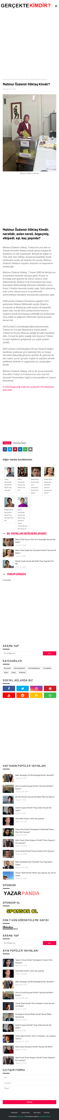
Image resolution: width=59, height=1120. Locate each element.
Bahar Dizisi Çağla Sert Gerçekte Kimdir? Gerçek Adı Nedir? (35, 551)
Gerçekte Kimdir (44, 1116)
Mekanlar (22, 672)
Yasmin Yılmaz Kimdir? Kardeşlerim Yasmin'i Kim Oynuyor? (34, 961)
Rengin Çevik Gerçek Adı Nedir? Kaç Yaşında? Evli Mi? (34, 562)
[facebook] (9, 688)
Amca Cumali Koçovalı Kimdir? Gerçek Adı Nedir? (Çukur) (34, 787)
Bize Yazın (37, 1112)
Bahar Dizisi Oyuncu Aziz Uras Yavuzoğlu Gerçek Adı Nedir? (35, 540)
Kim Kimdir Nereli (17, 79)
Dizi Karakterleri (19, 668)
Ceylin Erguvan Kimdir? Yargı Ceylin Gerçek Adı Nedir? (33, 809)
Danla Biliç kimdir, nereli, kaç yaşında (29, 818)
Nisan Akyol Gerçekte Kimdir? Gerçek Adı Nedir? (34, 1047)
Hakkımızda (25, 1112)
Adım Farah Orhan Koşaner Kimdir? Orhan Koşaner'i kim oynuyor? (35, 841)
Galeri (6, 672)
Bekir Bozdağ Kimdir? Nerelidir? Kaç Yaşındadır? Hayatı (34, 863)
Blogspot (21, 1116)
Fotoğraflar (47, 668)
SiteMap (47, 1112)
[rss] (36, 695)
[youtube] (9, 695)
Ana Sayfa (6, 79)
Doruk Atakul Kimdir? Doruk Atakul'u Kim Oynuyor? (35, 851)
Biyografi (7, 668)
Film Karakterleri (34, 668)
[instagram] (36, 688)
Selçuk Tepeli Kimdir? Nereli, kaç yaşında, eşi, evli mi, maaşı (35, 874)
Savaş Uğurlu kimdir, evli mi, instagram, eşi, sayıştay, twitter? (35, 1037)
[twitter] (22, 688)
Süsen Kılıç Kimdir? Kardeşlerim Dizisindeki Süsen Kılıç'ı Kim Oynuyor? (34, 830)
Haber (14, 672)
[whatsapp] (50, 695)
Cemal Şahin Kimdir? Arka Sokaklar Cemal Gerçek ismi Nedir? (34, 1004)
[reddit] (22, 695)
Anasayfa (14, 1112)
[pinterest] (50, 688)
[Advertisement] (29, 45)
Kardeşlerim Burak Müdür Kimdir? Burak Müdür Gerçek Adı (33, 1015)
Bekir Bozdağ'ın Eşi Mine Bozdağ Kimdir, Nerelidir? (34, 775)
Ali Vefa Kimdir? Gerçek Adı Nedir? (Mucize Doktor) (34, 797)
